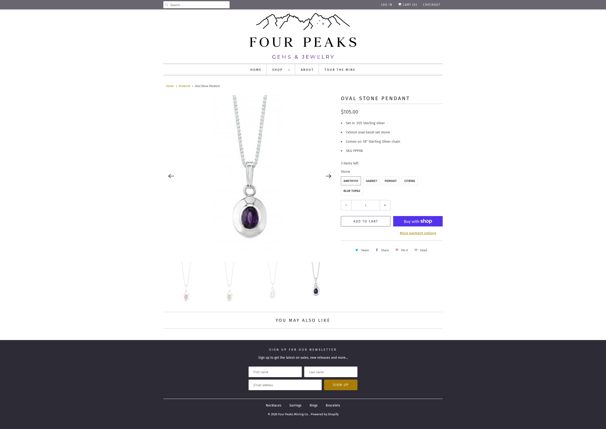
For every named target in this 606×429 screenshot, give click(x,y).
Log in (386, 4)
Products (184, 86)
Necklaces (273, 405)
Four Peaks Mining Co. (293, 414)
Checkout (431, 4)
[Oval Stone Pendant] (250, 176)
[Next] (328, 176)
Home (256, 69)
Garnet (371, 181)
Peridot (391, 181)
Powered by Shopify (325, 414)
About (307, 69)
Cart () (409, 4)
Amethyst (350, 181)
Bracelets (333, 405)
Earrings (296, 405)
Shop (279, 69)
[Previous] (171, 176)
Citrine (409, 181)
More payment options (418, 233)
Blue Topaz (351, 191)
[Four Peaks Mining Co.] (303, 36)
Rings (314, 405)
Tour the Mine (340, 69)
